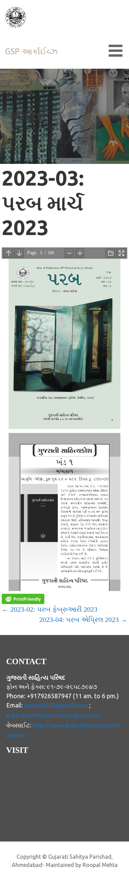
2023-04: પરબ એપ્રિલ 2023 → (83, 619)
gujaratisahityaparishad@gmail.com (53, 716)
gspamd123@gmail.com (56, 706)
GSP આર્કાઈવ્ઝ (31, 51)
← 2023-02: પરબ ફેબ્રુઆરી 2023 (49, 609)
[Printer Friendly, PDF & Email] (23, 599)
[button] (118, 51)
